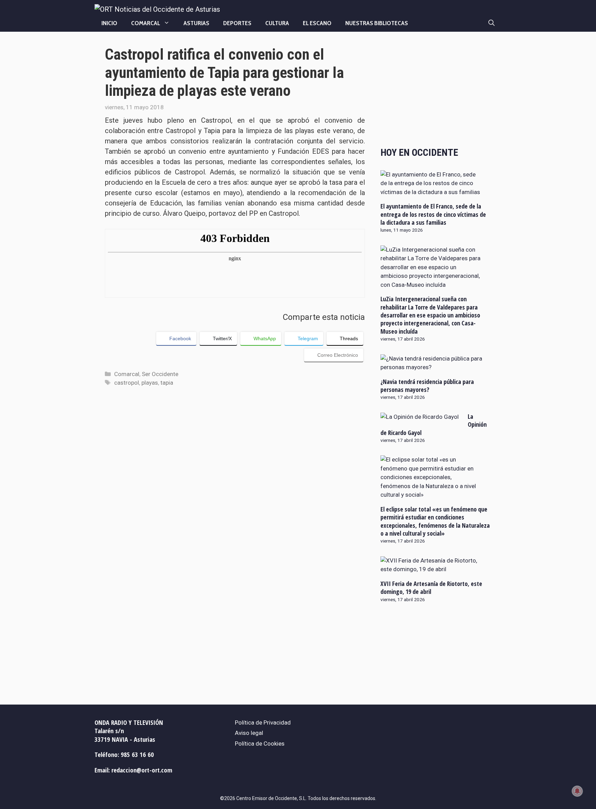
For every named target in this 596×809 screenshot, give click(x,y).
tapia (166, 382)
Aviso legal (249, 732)
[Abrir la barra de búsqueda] (491, 23)
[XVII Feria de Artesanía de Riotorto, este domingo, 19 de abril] (431, 569)
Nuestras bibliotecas (376, 23)
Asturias (196, 23)
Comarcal (145, 23)
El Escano (317, 23)
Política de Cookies (260, 743)
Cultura (277, 23)
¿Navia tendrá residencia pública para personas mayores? (427, 385)
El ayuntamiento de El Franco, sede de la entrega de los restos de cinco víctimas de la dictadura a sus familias (433, 214)
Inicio (109, 23)
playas (149, 382)
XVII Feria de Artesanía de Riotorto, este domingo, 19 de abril (431, 587)
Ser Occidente (160, 374)
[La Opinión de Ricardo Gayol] (419, 416)
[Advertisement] (435, 90)
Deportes (237, 23)
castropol (126, 382)
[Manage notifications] (577, 791)
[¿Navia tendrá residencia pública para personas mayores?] (431, 367)
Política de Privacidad (263, 722)
